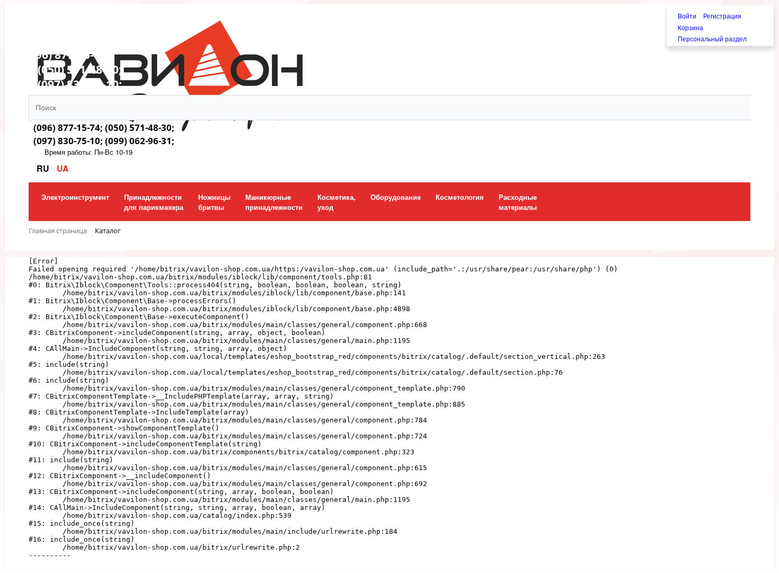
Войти (688, 15)
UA (63, 168)
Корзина (690, 27)
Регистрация (722, 15)
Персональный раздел (712, 38)
